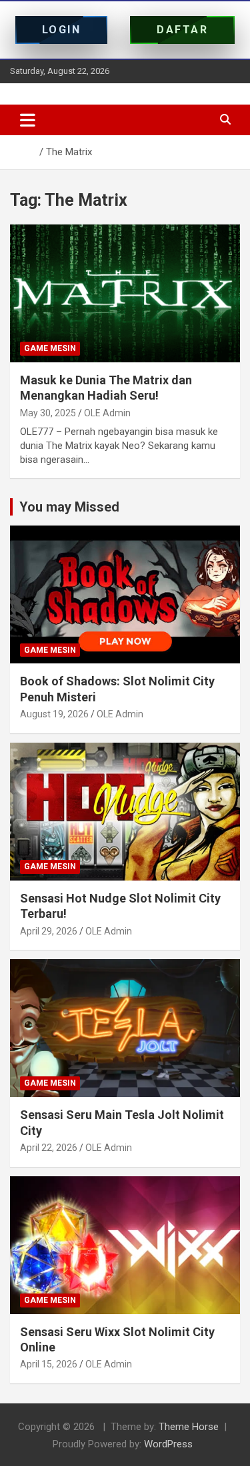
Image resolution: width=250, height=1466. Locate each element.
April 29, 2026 (48, 931)
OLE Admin (107, 413)
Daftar (182, 29)
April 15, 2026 (48, 1364)
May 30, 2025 (48, 413)
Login (61, 29)
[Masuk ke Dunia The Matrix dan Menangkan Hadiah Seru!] (125, 293)
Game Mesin (50, 348)
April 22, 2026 (48, 1147)
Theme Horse (189, 1427)
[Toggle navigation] (27, 120)
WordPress (168, 1444)
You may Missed (69, 507)
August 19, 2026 (54, 714)
